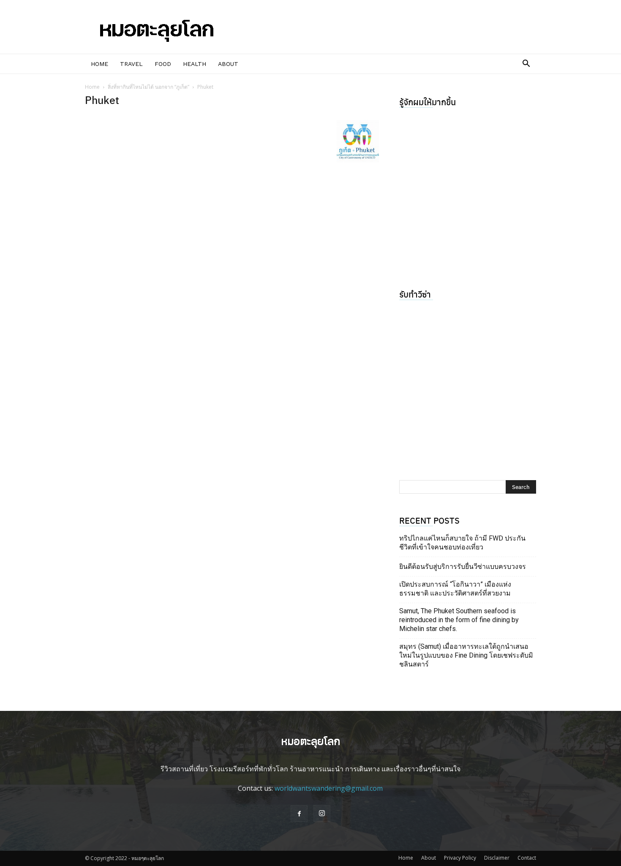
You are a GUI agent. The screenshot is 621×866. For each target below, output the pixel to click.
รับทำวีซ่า (415, 294)
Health (194, 63)
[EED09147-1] (467, 191)
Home (99, 63)
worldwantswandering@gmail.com (329, 788)
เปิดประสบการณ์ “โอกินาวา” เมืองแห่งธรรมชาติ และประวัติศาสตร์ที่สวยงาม (455, 588)
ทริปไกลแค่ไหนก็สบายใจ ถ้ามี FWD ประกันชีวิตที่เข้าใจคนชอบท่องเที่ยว (462, 542)
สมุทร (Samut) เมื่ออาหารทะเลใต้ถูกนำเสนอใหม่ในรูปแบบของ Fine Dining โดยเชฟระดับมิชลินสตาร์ (466, 655)
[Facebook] (299, 813)
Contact (527, 857)
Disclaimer (496, 857)
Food (163, 63)
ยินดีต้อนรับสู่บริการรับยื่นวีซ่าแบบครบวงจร (462, 567)
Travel (131, 63)
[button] (526, 64)
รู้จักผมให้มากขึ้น (427, 102)
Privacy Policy (460, 857)
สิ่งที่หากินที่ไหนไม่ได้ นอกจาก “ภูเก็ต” (148, 86)
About (228, 63)
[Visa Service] (467, 384)
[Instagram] (321, 813)
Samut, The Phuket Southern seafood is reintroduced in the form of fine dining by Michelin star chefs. (459, 620)
